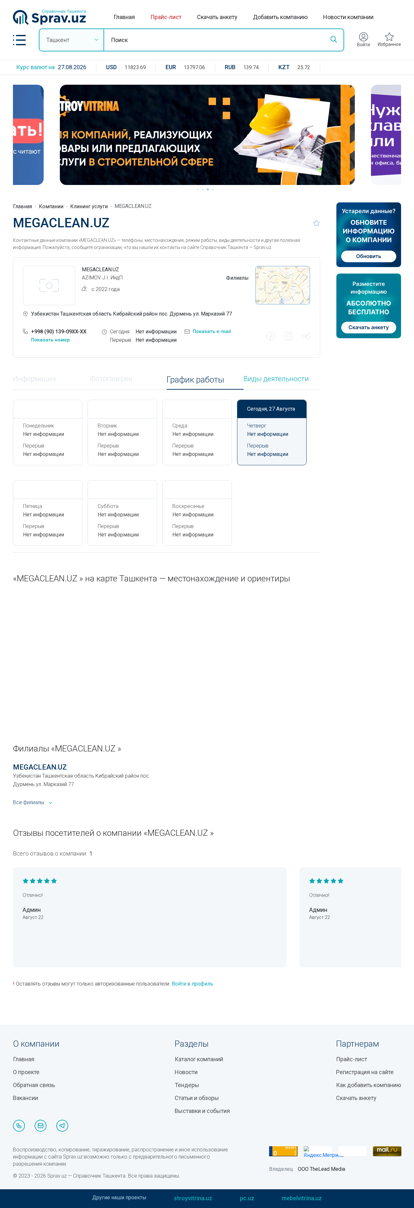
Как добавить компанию (368, 1085)
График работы (195, 379)
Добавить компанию (280, 17)
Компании (51, 206)
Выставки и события (202, 1110)
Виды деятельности (276, 379)
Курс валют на (35, 67)
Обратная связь (34, 1085)
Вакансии (25, 1098)
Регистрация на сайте (365, 1072)
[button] (19, 40)
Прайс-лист (165, 17)
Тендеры (187, 1085)
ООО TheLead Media (321, 1169)
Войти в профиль (192, 984)
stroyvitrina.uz (193, 1198)
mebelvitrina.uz (302, 1198)
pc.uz (247, 1198)
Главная (124, 17)
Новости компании (348, 17)
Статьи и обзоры (197, 1098)
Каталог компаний (199, 1059)
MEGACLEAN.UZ (40, 767)
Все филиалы (28, 802)
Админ (32, 909)
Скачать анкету (217, 17)
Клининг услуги (89, 206)
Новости (186, 1072)
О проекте (26, 1072)
